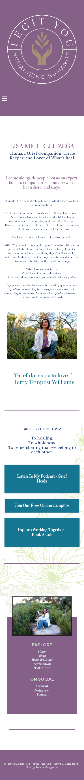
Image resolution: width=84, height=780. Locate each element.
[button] (4, 99)
